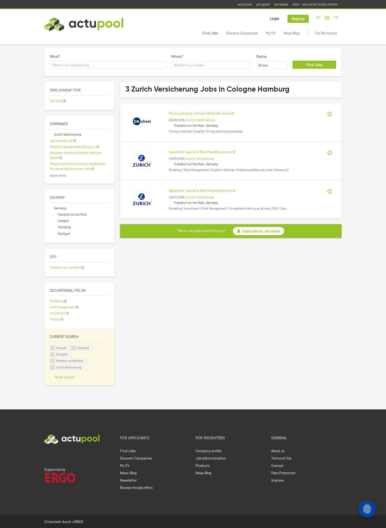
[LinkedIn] (47, 455)
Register (298, 19)
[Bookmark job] (330, 113)
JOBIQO (77, 521)
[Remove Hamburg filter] (56, 227)
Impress (277, 480)
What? (55, 56)
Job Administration (211, 458)
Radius (261, 56)
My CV (270, 33)
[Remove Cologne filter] (56, 221)
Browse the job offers (136, 487)
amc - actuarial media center (315, 4)
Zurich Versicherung (200, 120)
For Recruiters (326, 33)
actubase (281, 4)
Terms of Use (281, 458)
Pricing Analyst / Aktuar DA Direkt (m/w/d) (201, 113)
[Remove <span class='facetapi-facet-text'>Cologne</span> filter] (52, 348)
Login (274, 18)
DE (318, 17)
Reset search (65, 377)
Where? (177, 56)
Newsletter (128, 480)
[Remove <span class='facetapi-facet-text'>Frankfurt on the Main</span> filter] (52, 361)
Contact (277, 465)
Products (203, 465)
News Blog (291, 33)
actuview (245, 4)
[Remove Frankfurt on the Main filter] (56, 214)
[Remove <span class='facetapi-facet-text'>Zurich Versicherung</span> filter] (52, 367)
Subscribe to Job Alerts (261, 231)
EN (327, 17)
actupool (263, 4)
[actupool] (83, 24)
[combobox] (108, 65)
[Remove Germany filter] (52, 208)
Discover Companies (242, 33)
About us (277, 450)
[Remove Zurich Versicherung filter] (52, 134)
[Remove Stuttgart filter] (56, 233)
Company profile (208, 450)
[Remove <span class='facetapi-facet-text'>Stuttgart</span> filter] (52, 354)
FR (336, 17)
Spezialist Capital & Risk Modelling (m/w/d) (202, 152)
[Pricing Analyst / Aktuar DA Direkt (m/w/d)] (142, 121)
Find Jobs (210, 33)
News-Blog (128, 473)
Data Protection (283, 473)
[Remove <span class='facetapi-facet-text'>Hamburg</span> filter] (73, 348)
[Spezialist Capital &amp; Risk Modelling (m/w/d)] (142, 159)
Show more (58, 175)
